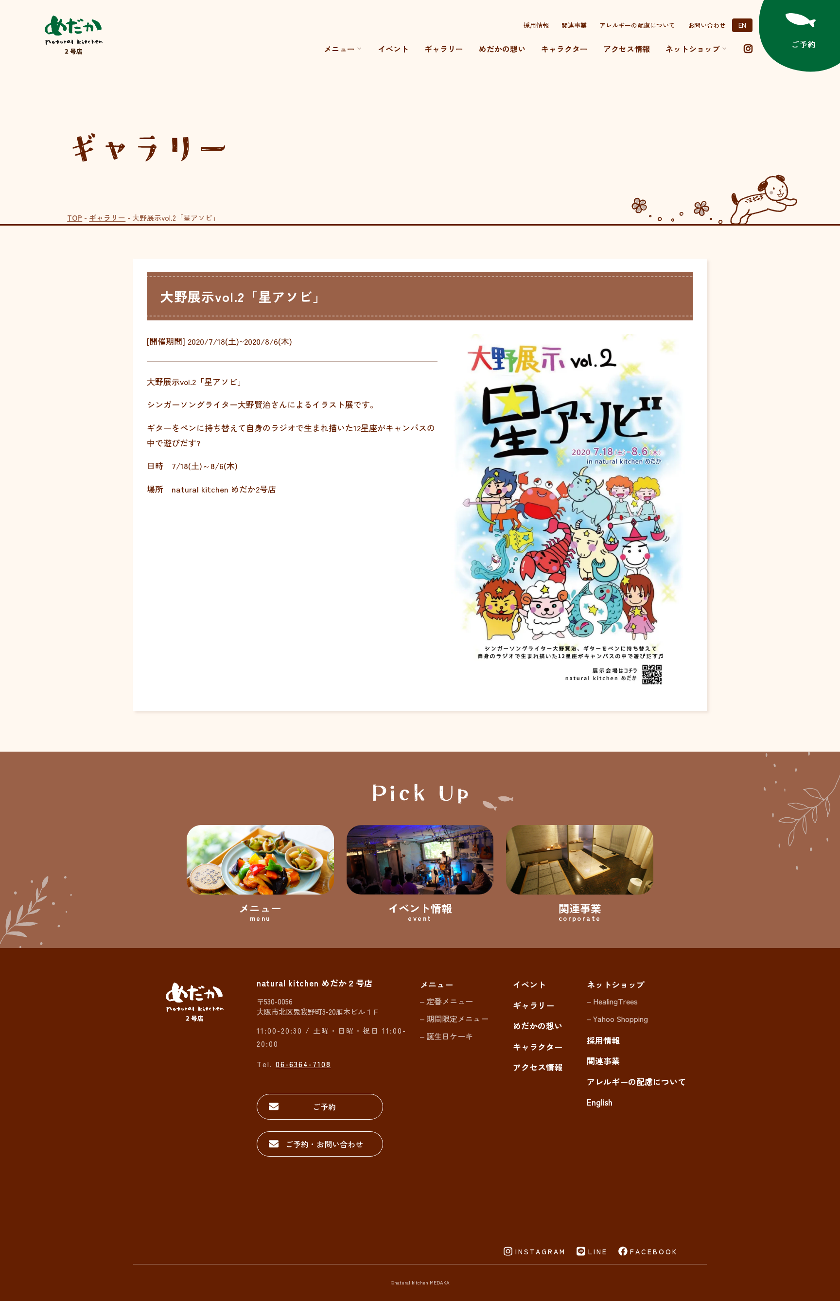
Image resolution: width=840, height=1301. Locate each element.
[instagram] (748, 48)
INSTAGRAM (540, 1251)
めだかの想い (502, 48)
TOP (74, 217)
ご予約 (324, 1106)
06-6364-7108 (303, 1064)
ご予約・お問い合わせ (324, 1144)
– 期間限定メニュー (454, 1018)
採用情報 (536, 25)
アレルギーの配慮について (637, 25)
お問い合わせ (707, 25)
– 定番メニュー (446, 1001)
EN (742, 25)
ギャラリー (443, 48)
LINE (598, 1251)
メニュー (339, 48)
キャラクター (564, 48)
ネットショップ (616, 984)
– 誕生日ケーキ (446, 1036)
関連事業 (574, 25)
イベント (393, 48)
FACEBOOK (654, 1251)
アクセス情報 (626, 48)
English (599, 1102)
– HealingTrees (612, 1001)
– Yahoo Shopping (617, 1018)
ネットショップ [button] (692, 48)
